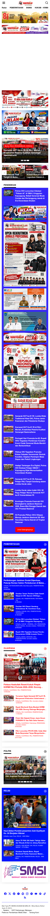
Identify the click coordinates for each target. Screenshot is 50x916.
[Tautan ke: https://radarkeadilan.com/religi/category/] (45, 791)
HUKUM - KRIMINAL (33, 141)
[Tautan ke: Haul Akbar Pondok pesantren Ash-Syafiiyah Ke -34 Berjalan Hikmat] (25, 811)
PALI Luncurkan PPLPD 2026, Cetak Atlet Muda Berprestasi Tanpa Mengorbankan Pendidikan (31, 732)
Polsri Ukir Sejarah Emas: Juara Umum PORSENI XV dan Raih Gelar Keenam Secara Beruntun (30, 719)
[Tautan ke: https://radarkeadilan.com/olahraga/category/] (45, 648)
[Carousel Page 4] (28, 781)
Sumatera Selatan (39, 143)
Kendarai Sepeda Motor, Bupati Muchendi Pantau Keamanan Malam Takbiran (29, 852)
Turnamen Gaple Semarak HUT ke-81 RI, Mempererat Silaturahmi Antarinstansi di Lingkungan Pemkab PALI (31, 697)
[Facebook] (5, 893)
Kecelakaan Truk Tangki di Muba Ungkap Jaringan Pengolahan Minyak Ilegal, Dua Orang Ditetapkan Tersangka (13, 175)
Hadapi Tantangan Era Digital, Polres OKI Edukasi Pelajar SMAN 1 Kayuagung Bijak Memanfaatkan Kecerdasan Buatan (30, 469)
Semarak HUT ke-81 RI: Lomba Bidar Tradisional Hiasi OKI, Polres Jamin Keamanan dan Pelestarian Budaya (30, 418)
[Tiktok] (44, 893)
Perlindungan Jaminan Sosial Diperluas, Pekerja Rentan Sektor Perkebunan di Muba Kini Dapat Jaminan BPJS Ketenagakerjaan (24, 581)
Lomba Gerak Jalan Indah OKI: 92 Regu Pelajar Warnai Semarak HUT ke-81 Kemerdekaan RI (30, 492)
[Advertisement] (25, 62)
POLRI (22, 143)
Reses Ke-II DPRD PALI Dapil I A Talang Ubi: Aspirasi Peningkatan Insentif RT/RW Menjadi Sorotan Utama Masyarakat (24, 775)
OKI (44, 141)
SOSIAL (29, 143)
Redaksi (6, 910)
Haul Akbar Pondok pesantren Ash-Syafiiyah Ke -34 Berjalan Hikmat (24, 832)
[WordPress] (22, 893)
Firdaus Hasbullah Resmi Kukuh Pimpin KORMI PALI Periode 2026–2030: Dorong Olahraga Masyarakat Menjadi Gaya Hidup (23, 685)
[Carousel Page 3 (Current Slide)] (25, 781)
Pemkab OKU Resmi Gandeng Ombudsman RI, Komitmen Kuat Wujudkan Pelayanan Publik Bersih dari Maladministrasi (31, 607)
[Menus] (4, 3)
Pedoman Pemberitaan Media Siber (14, 912)
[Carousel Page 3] (28, 160)
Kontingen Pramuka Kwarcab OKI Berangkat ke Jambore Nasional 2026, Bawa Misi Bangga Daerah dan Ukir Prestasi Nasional (30, 505)
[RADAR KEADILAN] (25, 3)
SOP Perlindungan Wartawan (22, 910)
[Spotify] (40, 893)
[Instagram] (27, 893)
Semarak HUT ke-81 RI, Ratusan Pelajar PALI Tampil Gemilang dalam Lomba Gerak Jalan (30, 481)
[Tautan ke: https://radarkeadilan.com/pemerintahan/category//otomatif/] (45, 544)
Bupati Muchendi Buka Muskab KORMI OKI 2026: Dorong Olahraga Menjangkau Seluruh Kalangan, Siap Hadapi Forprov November (31, 708)
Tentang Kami (34, 912)
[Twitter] (9, 893)
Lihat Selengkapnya (25, 529)
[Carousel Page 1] (19, 781)
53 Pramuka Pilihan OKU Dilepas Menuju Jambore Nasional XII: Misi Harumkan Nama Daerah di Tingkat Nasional (30, 519)
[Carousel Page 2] (25, 160)
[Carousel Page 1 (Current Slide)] (22, 160)
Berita (22, 141)
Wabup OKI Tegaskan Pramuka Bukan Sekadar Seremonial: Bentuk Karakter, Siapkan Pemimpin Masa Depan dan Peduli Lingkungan (30, 455)
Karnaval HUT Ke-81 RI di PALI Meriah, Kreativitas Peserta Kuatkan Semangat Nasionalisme (30, 429)
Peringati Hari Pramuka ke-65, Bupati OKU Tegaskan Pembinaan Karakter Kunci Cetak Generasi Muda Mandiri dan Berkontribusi (30, 442)
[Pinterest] (14, 893)
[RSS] (25, 897)
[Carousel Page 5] (31, 781)
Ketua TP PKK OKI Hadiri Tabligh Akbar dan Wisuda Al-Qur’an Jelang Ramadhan (31, 841)
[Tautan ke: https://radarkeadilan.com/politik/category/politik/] (45, 751)
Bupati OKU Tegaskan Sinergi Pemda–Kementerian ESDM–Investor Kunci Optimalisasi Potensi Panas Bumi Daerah (30, 633)
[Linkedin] (31, 893)
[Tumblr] (18, 893)
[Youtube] (36, 893)
